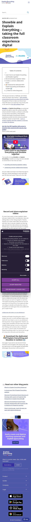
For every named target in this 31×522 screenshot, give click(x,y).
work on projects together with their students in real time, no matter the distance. (15, 120)
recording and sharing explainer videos (15, 164)
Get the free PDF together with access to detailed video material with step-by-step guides (14, 127)
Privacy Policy (11, 468)
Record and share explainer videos (15, 79)
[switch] (25, 260)
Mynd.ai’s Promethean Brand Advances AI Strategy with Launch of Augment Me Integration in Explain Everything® (16, 397)
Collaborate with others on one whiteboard (13, 312)
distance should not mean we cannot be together (14, 293)
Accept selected (15, 284)
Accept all (15, 280)
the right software (16, 104)
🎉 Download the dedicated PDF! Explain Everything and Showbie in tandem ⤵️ (15, 86)
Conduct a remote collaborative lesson (15, 81)
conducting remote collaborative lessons (16, 167)
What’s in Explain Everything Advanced (15, 387)
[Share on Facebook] (16, 417)
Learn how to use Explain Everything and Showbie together (16, 76)
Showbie (4, 108)
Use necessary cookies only (15, 289)
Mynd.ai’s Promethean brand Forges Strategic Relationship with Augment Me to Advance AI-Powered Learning (16, 403)
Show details (23, 275)
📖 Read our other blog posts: (14, 90)
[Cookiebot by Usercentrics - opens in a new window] (23, 231)
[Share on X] (19, 417)
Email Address (7, 465)
